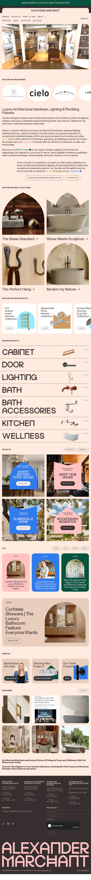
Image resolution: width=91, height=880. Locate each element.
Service (49, 171)
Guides (56, 548)
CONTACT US (72, 178)
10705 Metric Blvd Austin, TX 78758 (30, 788)
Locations (74, 171)
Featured (27, 142)
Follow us (83, 690)
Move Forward (89, 93)
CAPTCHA (50, 820)
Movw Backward (2, 93)
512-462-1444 (7, 794)
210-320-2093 (52, 796)
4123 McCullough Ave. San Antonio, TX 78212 (55, 789)
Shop (5, 139)
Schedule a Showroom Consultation (44, 178)
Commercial (83, 449)
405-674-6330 (74, 798)
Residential (70, 449)
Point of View (22, 149)
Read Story (13, 640)
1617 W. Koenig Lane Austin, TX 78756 (9, 788)
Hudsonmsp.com (46, 870)
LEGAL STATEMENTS (83, 870)
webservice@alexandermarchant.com (17, 811)
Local (65, 548)
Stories (74, 548)
